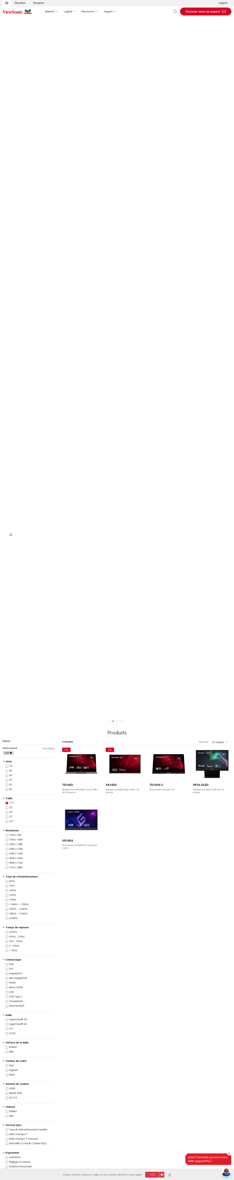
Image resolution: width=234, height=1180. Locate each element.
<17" (11, 802)
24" (11, 811)
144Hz (12, 899)
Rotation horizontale (20, 1166)
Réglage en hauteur (20, 1161)
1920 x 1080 (16, 839)
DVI (11, 968)
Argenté (13, 1070)
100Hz (12, 890)
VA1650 (111, 785)
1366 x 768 (15, 834)
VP (10, 779)
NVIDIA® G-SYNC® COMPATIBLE (28, 1143)
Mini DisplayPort (18, 978)
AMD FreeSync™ (18, 1134)
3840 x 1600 (16, 858)
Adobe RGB (15, 1093)
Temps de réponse (17, 927)
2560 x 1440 (16, 848)
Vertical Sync (14, 1125)
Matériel (49, 11)
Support (223, 2)
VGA (11, 964)
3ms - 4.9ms (16, 941)
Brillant (13, 1047)
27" (11, 816)
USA (152, 1174)
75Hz (12, 885)
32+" (11, 821)
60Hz (12, 881)
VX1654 (67, 840)
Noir (11, 1065)
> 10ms (13, 950)
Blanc (12, 1074)
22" (11, 807)
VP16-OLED (200, 785)
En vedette (218, 742)
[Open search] (176, 11)
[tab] (109, 721)
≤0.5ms (13, 931)
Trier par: (203, 741)
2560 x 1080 (16, 844)
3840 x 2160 (16, 862)
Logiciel (68, 11)
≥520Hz (13, 918)
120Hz (12, 895)
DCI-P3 (13, 1097)
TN (11, 1028)
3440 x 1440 (16, 853)
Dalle (9, 1015)
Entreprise (38, 2)
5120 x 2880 (16, 867)
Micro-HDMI (16, 987)
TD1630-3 (156, 785)
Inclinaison (15, 1157)
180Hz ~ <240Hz (18, 908)
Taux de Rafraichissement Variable (28, 1129)
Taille (9, 798)
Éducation (20, 2)
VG (10, 775)
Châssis (10, 1106)
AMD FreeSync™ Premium (23, 1138)
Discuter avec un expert (203, 11)
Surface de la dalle (17, 1042)
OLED (12, 1033)
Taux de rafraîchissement (22, 876)
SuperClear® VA (18, 1024)
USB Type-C (15, 996)
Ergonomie (12, 1152)
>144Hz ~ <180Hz (19, 904)
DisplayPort (15, 973)
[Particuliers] (7, 3)
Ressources (88, 11)
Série (9, 761)
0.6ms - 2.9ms (17, 936)
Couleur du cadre (16, 1060)
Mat (11, 1051)
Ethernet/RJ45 (16, 1005)
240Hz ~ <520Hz (18, 913)
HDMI (12, 982)
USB (11, 991)
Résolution (12, 830)
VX (10, 784)
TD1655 (67, 785)
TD (11, 766)
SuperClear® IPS (18, 1019)
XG (10, 789)
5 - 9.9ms (14, 945)
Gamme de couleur (17, 1083)
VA (10, 770)
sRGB (12, 1088)
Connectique (13, 959)
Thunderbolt (16, 1001)
